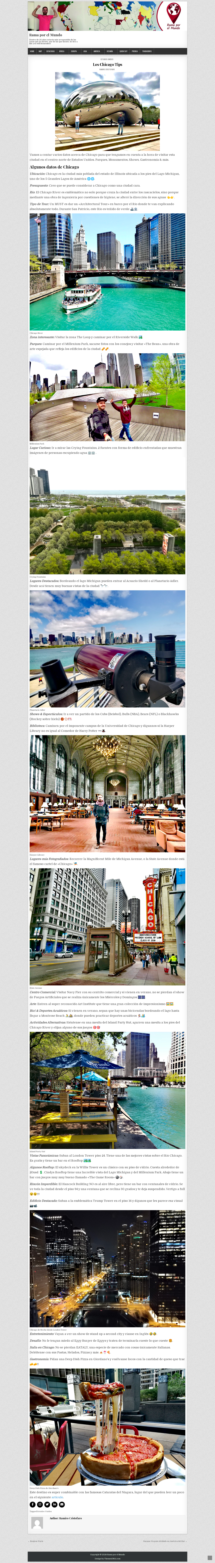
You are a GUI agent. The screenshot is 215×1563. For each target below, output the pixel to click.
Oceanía (110, 51)
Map (40, 51)
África (61, 51)
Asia (85, 51)
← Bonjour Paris (35, 1541)
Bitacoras (51, 51)
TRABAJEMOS (147, 51)
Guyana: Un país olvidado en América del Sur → (165, 1541)
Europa (74, 51)
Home (32, 51)
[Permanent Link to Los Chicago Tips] (107, 111)
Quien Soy (123, 51)
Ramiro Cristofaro (107, 69)
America (97, 51)
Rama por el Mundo (45, 34)
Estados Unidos (107, 59)
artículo (57, 1497)
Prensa (135, 51)
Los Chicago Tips (107, 64)
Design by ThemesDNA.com (107, 1559)
